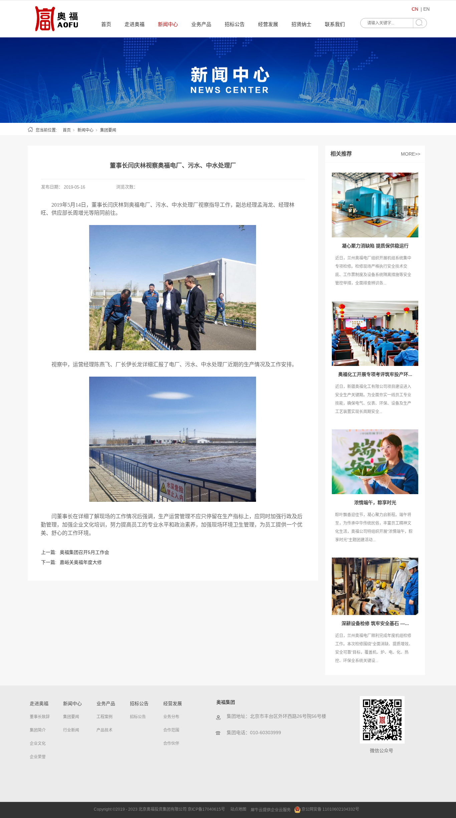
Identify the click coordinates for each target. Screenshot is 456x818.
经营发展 (268, 24)
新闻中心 (168, 24)
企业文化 (38, 743)
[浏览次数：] (228, 80)
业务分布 (171, 716)
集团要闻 (108, 130)
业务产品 (201, 24)
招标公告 (235, 24)
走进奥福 (135, 24)
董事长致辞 (40, 716)
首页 (106, 24)
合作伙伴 (171, 743)
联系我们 (335, 24)
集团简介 (38, 730)
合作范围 (171, 730)
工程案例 (104, 716)
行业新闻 (71, 730)
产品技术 (104, 730)
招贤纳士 (301, 24)
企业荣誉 (38, 757)
